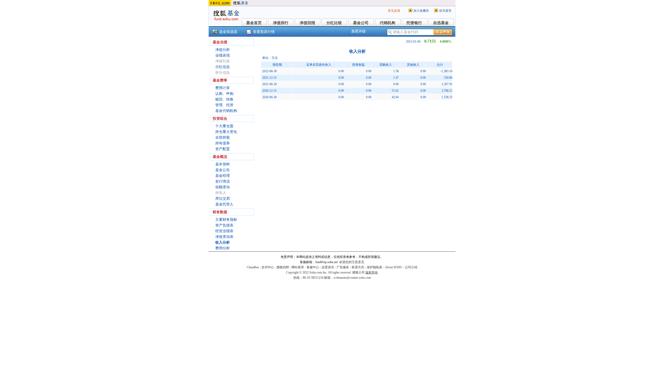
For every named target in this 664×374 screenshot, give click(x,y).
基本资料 (222, 164)
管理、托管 (224, 105)
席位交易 (222, 199)
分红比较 (334, 23)
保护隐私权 (374, 267)
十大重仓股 (224, 126)
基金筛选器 (228, 32)
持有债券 (222, 143)
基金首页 (254, 23)
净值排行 (280, 23)
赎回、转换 (224, 99)
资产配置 (222, 149)
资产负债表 (224, 225)
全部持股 (222, 137)
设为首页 (445, 10)
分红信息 (222, 67)
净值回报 (307, 23)
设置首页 (328, 267)
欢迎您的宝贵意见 (351, 262)
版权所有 (371, 272)
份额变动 (222, 187)
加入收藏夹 (421, 10)
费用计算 (222, 88)
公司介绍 (411, 267)
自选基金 (441, 23)
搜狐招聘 (282, 267)
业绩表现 (222, 55)
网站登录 (298, 267)
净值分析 (222, 50)
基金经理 (222, 176)
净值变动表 (224, 237)
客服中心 (313, 267)
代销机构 (387, 23)
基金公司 (361, 23)
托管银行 (414, 23)
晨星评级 (358, 31)
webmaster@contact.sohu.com (352, 277)
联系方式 (358, 267)
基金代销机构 (226, 111)
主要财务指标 (226, 220)
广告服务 (343, 267)
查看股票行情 (264, 32)
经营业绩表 (224, 231)
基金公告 (222, 170)
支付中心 (267, 267)
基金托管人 (224, 204)
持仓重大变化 (226, 132)
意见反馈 (394, 10)
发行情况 (222, 181)
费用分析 (222, 248)
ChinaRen (253, 267)
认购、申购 (224, 94)
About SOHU (393, 267)
